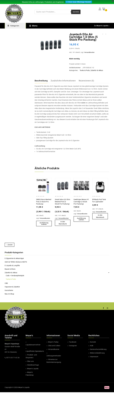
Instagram (73, 345)
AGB (91, 345)
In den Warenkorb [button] (63, 223)
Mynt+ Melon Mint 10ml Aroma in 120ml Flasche (105, 34)
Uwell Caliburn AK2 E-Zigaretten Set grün (103, 34)
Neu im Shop (9, 294)
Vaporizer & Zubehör (12, 287)
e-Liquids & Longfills (12, 265)
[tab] (42, 80)
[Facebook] (103, 308)
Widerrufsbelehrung (97, 353)
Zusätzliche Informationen (63, 80)
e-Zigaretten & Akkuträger (14, 258)
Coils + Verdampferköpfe (15, 275)
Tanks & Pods (85, 70)
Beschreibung (41, 80)
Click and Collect (54, 345)
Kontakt (93, 342)
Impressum (94, 356)
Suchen (76, 12)
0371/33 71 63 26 (13, 357)
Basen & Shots (10, 269)
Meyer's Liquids (33, 368)
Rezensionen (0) (86, 80)
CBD (6, 283)
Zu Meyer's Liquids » (101, 26)
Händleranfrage (33, 365)
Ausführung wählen (44, 223)
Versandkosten (89, 52)
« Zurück (9, 245)
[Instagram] (107, 308)
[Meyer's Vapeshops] (14, 13)
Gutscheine (9, 290)
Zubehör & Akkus (97, 70)
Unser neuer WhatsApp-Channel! (79, 2)
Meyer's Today (53, 342)
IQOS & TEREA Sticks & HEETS (16, 262)
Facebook (72, 342)
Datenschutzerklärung (98, 349)
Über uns (30, 361)
